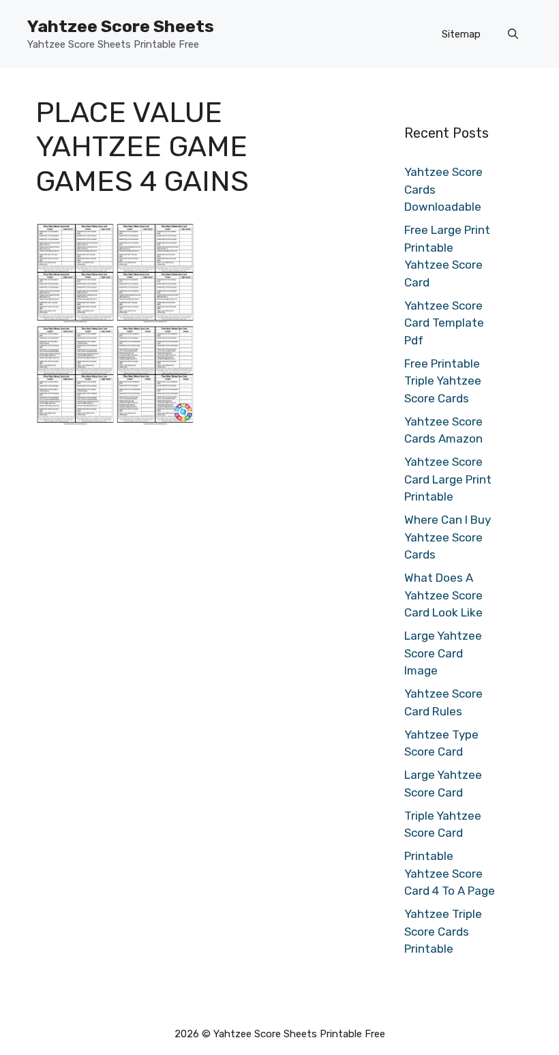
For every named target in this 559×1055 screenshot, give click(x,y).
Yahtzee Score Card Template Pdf (444, 323)
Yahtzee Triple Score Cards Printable (443, 931)
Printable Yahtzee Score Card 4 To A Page (449, 873)
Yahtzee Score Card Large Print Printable (448, 479)
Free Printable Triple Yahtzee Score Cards (442, 381)
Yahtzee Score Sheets (120, 26)
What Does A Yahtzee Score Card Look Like (443, 595)
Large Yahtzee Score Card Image (443, 653)
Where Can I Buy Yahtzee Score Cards (447, 537)
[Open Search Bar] (513, 34)
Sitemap (461, 34)
